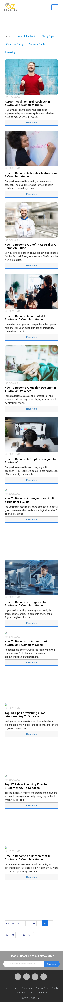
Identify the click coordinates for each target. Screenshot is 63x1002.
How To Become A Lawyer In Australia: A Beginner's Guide (30, 500)
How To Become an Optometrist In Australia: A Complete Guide (28, 857)
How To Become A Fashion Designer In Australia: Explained (30, 389)
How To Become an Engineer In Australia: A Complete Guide (25, 603)
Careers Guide (37, 44)
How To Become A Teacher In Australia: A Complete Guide (31, 174)
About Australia (27, 36)
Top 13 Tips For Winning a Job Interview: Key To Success (25, 714)
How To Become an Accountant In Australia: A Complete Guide (27, 643)
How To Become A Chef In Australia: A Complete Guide (30, 246)
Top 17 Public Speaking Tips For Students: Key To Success (26, 786)
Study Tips (48, 36)
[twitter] (26, 976)
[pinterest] (35, 976)
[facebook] (18, 976)
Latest (9, 36)
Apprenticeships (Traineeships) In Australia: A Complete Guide (27, 103)
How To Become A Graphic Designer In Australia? (30, 460)
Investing (10, 52)
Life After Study (14, 44)
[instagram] (43, 976)
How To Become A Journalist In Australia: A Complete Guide (25, 317)
